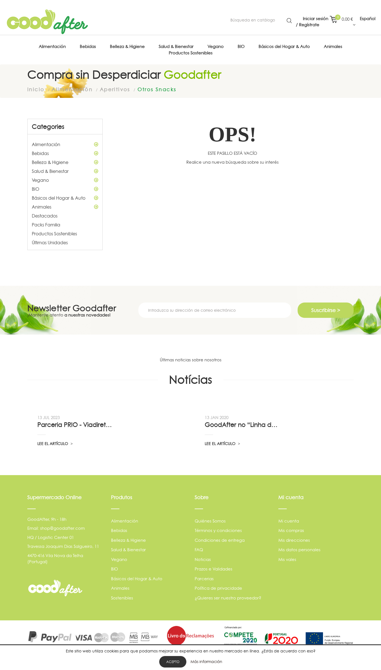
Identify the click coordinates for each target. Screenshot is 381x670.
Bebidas (40, 153)
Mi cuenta (288, 521)
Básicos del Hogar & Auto (58, 198)
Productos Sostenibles (54, 233)
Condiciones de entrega (220, 540)
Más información (206, 661)
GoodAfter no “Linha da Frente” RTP (243, 424)
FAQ (199, 549)
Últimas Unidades (50, 242)
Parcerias (204, 578)
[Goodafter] (47, 22)
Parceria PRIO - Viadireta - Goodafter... (75, 424)
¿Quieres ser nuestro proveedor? (228, 598)
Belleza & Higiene (50, 162)
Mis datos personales (299, 549)
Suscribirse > (325, 310)
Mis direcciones (294, 540)
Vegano (40, 180)
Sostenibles (122, 598)
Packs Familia (46, 225)
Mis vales (287, 559)
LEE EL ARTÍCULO (53, 443)
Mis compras (291, 530)
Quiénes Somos (210, 521)
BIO (35, 189)
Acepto (172, 662)
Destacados (44, 216)
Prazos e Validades (213, 569)
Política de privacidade (218, 588)
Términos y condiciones (218, 530)
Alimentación (46, 144)
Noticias (203, 559)
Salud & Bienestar (50, 171)
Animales (41, 207)
